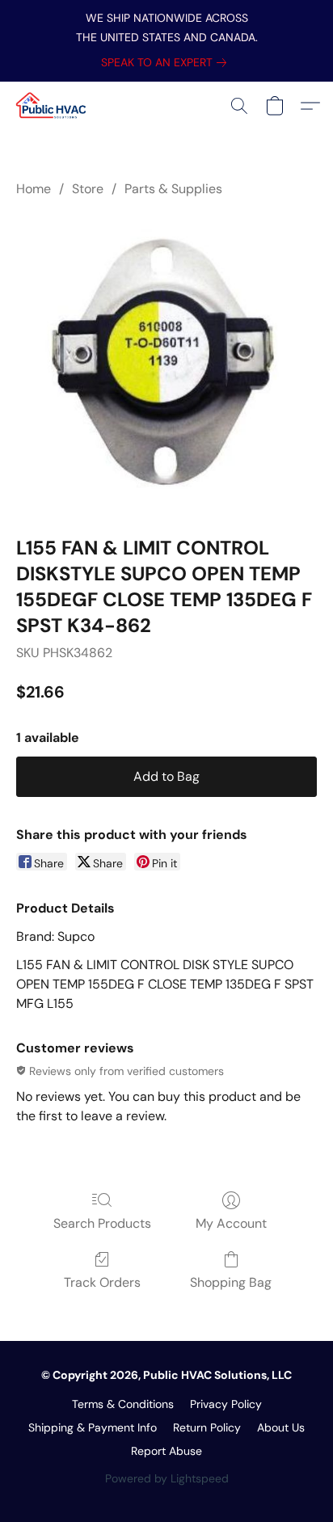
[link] (167, 62)
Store (87, 188)
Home (33, 188)
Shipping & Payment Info (92, 1427)
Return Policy (207, 1427)
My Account (231, 1223)
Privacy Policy (226, 1404)
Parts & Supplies (173, 188)
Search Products (102, 1223)
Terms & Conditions (123, 1404)
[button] (53, 106)
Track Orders (102, 1282)
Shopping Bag (231, 1282)
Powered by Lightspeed (167, 1478)
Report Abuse (166, 1451)
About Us (281, 1427)
